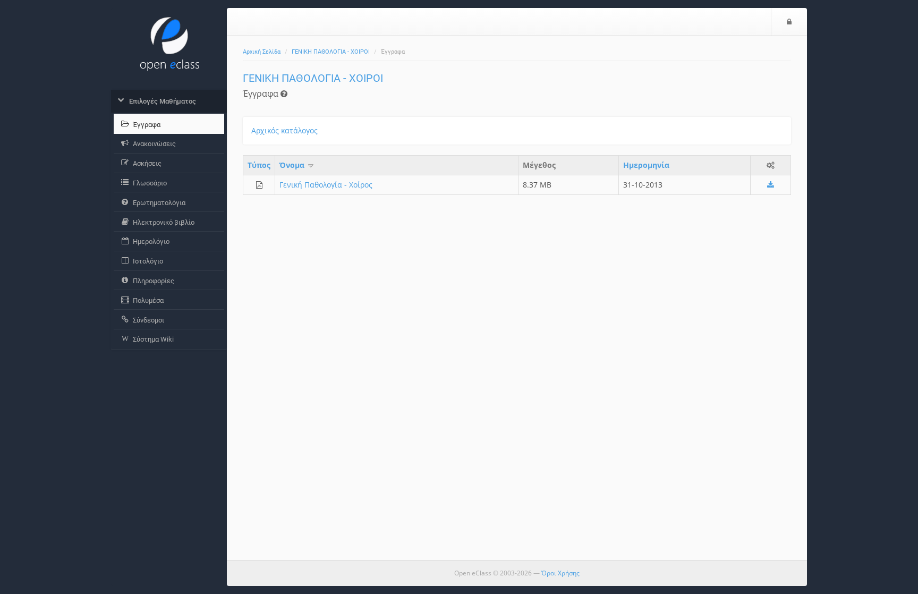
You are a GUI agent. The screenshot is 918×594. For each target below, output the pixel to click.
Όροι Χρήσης (560, 573)
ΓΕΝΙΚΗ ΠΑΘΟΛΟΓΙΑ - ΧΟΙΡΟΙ (331, 51)
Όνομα (293, 165)
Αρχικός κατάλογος (284, 130)
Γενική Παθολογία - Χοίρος (325, 185)
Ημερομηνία (646, 165)
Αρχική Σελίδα (261, 51)
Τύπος (259, 165)
